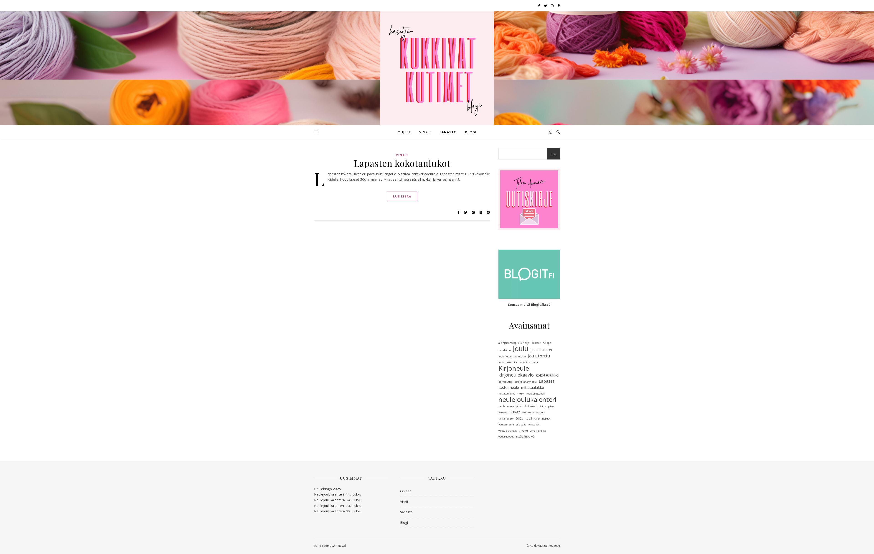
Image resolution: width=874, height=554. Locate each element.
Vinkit (425, 132)
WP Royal (339, 546)
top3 (519, 418)
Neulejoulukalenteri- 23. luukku (337, 505)
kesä (535, 362)
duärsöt (536, 342)
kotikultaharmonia (525, 381)
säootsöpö (528, 412)
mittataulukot (506, 393)
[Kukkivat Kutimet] (437, 68)
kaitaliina (525, 362)
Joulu (520, 349)
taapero (541, 412)
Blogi (470, 132)
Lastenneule (508, 387)
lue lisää (402, 196)
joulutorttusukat (508, 362)
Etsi (553, 154)
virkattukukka (538, 430)
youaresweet (506, 436)
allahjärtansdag (507, 342)
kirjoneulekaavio (516, 375)
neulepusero (506, 406)
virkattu (523, 430)
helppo (547, 342)
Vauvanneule (506, 424)
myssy (520, 393)
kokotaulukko (547, 375)
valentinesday (542, 418)
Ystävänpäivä (525, 436)
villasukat (533, 424)
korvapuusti (505, 381)
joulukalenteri (542, 349)
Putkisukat (530, 406)
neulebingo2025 (535, 393)
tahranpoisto (506, 418)
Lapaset (546, 381)
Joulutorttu (539, 356)
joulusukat (520, 356)
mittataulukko (532, 387)
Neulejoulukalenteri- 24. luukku (337, 500)
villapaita (521, 424)
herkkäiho (504, 350)
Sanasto (448, 132)
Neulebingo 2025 (327, 488)
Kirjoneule (513, 368)
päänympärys (546, 406)
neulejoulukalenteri (527, 399)
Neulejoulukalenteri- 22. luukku (337, 511)
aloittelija (523, 342)
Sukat (515, 412)
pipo (519, 406)
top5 (529, 418)
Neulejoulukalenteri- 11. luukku (337, 494)
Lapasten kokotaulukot (402, 163)
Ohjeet (404, 132)
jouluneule (505, 356)
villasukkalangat (507, 430)
